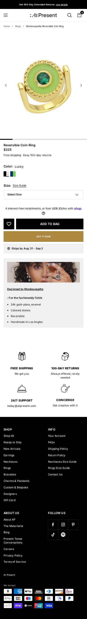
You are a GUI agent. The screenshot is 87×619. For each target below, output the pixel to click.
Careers (9, 549)
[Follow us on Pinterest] (73, 525)
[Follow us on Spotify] (63, 535)
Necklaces (10, 461)
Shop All (9, 435)
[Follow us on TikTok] (53, 535)
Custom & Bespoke (16, 487)
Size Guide (19, 185)
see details (62, 4)
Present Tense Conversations (13, 540)
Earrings (9, 455)
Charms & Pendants (16, 481)
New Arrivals (12, 448)
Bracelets (10, 474)
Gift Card (9, 500)
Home (7, 26)
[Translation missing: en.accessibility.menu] (8, 15)
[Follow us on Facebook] (53, 525)
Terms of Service (15, 561)
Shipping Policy (58, 448)
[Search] (70, 15)
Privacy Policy (13, 555)
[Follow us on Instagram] (63, 525)
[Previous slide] (6, 85)
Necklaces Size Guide (62, 461)
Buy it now (44, 236)
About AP (10, 519)
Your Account (56, 435)
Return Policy (57, 455)
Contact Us (55, 474)
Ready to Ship (13, 442)
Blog (6, 532)
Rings (18, 26)
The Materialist (13, 526)
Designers (10, 494)
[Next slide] (81, 85)
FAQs (51, 442)
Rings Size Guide (59, 468)
